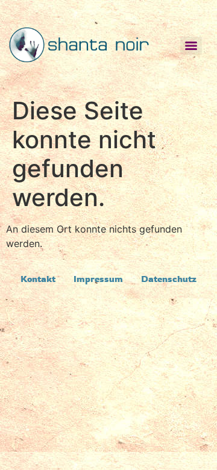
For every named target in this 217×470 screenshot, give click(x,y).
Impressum (98, 278)
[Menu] (191, 46)
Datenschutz (169, 278)
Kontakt (37, 278)
